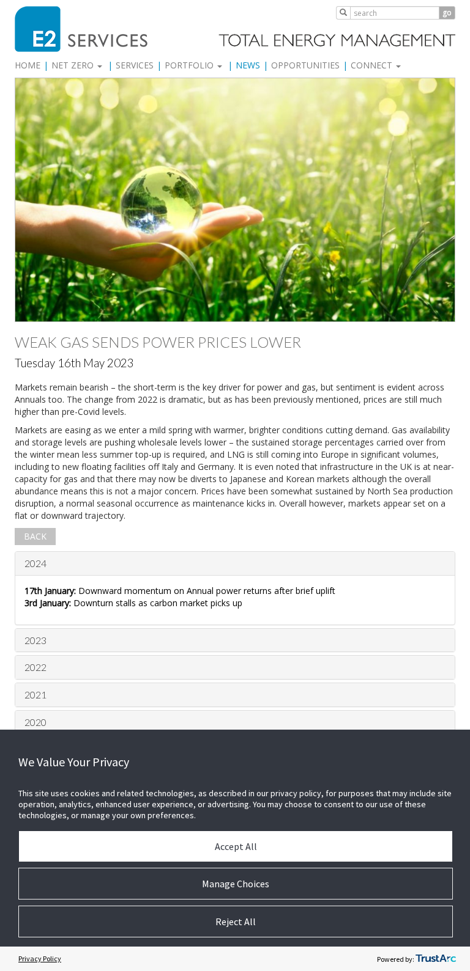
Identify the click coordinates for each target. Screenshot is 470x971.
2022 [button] (35, 667)
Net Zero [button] (73, 65)
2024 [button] (35, 563)
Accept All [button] (236, 846)
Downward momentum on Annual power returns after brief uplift (179, 590)
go (447, 12)
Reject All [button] (235, 921)
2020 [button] (35, 722)
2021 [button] (35, 694)
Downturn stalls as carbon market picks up (133, 603)
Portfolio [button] (190, 65)
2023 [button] (35, 640)
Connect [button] (373, 65)
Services (135, 65)
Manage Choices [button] (235, 884)
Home (27, 65)
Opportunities (305, 65)
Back (35, 536)
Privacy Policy (39, 958)
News (248, 65)
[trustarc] (435, 958)
